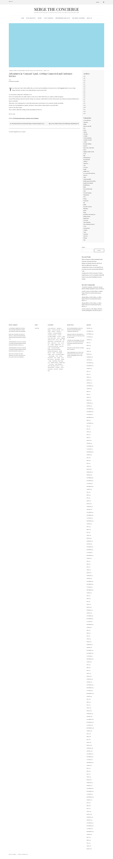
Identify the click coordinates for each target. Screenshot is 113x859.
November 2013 (90, 549)
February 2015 (90, 506)
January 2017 (89, 443)
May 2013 (88, 566)
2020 (84, 86)
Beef (84, 128)
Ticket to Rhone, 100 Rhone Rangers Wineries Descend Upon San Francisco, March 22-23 (92, 293)
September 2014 (90, 520)
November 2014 (90, 515)
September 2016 (90, 451)
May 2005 (88, 843)
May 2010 (88, 670)
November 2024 (90, 365)
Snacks (84, 210)
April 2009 (89, 707)
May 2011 (88, 636)
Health (84, 169)
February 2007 (90, 782)
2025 (84, 78)
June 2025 (89, 345)
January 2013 (89, 578)
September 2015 (90, 486)
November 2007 (90, 756)
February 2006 (90, 817)
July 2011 (88, 630)
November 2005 (90, 825)
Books (84, 130)
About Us (11, 1)
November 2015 (90, 480)
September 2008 (90, 728)
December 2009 (90, 684)
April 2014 (89, 535)
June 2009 (89, 702)
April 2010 (89, 673)
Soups (84, 212)
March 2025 (89, 354)
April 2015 (89, 500)
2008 (84, 107)
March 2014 (89, 538)
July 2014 (88, 526)
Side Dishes (85, 208)
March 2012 (89, 607)
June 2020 (89, 420)
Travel (84, 226)
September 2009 (90, 693)
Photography (86, 195)
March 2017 (89, 440)
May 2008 (89, 739)
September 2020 (90, 417)
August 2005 (89, 834)
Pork (84, 196)
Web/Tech (40, 70)
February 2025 (90, 357)
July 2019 (88, 426)
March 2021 (89, 400)
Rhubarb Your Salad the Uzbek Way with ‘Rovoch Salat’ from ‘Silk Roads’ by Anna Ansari (76, 336)
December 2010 (90, 650)
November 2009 (90, 687)
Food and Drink (86, 159)
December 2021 (90, 385)
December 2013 (90, 546)
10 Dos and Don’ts (31, 18)
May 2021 (88, 394)
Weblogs (85, 238)
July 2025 (88, 342)
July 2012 (88, 595)
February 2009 (90, 713)
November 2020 (90, 411)
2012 (84, 99)
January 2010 (89, 682)
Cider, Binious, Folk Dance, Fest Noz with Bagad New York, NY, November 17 (17, 355)
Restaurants (85, 200)
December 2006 (90, 788)
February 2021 (90, 403)
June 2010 (89, 667)
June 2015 (89, 495)
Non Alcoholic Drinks (87, 189)
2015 (84, 93)
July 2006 (89, 802)
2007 (84, 109)
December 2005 (90, 822)
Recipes (40, 18)
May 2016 (88, 463)
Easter (84, 149)
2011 (84, 101)
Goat (84, 165)
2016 (84, 91)
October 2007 (90, 759)
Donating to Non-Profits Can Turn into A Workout (92, 273)
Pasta (84, 191)
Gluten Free (85, 163)
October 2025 (90, 336)
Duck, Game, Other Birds (88, 147)
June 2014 (89, 529)
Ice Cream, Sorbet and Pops (89, 173)
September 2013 (90, 555)
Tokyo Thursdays (48, 18)
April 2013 (89, 569)
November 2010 (90, 653)
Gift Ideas (85, 161)
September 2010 (90, 659)
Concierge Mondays (87, 138)
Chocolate (85, 134)
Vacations (85, 230)
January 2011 (89, 647)
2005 (84, 113)
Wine (84, 240)
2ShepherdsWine (85, 297)
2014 (84, 95)
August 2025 (89, 339)
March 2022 (89, 380)
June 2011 (89, 633)
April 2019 (89, 431)
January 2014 (89, 543)
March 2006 (89, 814)
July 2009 (89, 699)
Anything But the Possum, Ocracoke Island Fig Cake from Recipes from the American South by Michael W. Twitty (92, 269)
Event (84, 153)
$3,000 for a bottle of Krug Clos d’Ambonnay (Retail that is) (63, 123)
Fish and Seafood (86, 157)
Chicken (85, 132)
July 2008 (89, 733)
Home (22, 18)
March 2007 (89, 779)
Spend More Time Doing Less (89, 214)
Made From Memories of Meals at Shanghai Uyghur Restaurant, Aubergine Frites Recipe (75, 330)
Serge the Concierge (29, 70)
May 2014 (88, 532)
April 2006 (89, 811)
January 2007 (89, 785)
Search (83, 247)
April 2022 (89, 377)
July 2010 (89, 664)
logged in (16, 131)
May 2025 (88, 348)
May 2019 (88, 428)
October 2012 (90, 587)
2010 (84, 103)
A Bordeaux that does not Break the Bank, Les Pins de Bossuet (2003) (27, 123)
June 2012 (89, 598)
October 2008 (90, 725)
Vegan (84, 232)
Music (84, 187)
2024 (84, 80)
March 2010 (89, 676)
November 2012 (90, 584)
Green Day (85, 167)
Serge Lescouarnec (14, 81)
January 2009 (89, 716)
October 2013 (90, 552)
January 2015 (89, 509)
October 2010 (90, 656)
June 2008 (89, 736)
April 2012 (89, 604)
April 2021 (89, 397)
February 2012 (90, 610)
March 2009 (89, 710)
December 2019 (90, 423)
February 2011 (90, 644)
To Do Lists (36, 70)
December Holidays (87, 144)
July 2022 (88, 371)
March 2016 (89, 469)
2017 (84, 90)
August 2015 (89, 489)
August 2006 (89, 799)
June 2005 (89, 840)
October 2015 (90, 483)
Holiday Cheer (86, 171)
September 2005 (90, 831)
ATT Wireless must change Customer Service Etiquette (26, 118)
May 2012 (88, 601)
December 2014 (90, 512)
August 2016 (89, 454)
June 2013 (89, 564)
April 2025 (89, 351)
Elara (10, 854)
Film (84, 155)
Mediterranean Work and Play (89, 181)
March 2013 (89, 572)
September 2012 (90, 589)
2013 (84, 97)
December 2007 (90, 753)
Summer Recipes (86, 216)
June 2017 (89, 437)
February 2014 (90, 541)
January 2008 (89, 751)
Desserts (85, 145)
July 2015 (88, 492)
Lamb (84, 177)
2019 (84, 88)
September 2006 (90, 797)
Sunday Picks (86, 218)
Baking (84, 124)
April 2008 (89, 742)
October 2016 (90, 449)
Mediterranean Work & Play (62, 18)
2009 (84, 105)
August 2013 (89, 558)
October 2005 (90, 828)
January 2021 (89, 405)
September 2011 (90, 624)
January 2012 (89, 612)
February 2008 (90, 748)
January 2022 (89, 382)
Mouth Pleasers (86, 185)
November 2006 (90, 791)
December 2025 (90, 331)
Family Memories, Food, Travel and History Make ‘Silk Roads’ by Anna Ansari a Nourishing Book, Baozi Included (93, 277)
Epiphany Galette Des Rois (88, 151)
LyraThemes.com (25, 854)
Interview (85, 175)
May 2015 (88, 497)
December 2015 (90, 477)
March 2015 (89, 503)
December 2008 (90, 719)
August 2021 (89, 388)
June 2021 (89, 391)
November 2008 (90, 722)
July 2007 (89, 768)
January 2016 (89, 474)
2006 (84, 111)
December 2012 (90, 581)
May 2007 (88, 774)
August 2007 (89, 765)
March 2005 (89, 848)
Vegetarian (85, 234)
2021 (84, 84)
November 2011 (90, 618)
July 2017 (88, 434)
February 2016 (90, 472)
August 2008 (89, 730)
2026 (84, 76)
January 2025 (89, 359)
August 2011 (89, 627)
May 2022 (88, 374)
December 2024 (90, 362)
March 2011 (89, 641)
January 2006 (89, 820)
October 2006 (90, 794)
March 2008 (89, 745)
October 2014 (90, 518)
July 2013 (88, 561)
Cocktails (85, 136)
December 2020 (90, 408)
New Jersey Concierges (78, 18)
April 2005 (89, 845)
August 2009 (89, 696)
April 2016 (89, 466)
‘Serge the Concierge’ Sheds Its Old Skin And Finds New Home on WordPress (17, 330)
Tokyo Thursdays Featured (88, 224)
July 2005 (89, 837)
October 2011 (89, 621)
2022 (84, 82)
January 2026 (89, 328)
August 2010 (89, 661)
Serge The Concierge (56, 9)
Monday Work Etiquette (88, 183)
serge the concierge (86, 291)
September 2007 (90, 762)
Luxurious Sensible (87, 179)
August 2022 (89, 368)
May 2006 (89, 808)
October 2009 (90, 690)
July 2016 (88, 457)
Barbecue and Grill (87, 126)
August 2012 (89, 592)
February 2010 (90, 679)
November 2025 (90, 334)
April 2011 (89, 638)
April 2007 (89, 776)
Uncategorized (86, 228)
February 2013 (90, 575)
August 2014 (89, 523)
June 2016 (89, 460)
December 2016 (90, 446)
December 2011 (90, 615)
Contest (85, 142)
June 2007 (89, 771)
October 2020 (90, 414)
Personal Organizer (21, 70)
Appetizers (85, 122)
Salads (84, 204)
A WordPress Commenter (87, 287)
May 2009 (89, 705)
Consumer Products (13, 70)
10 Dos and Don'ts (87, 120)
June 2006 (89, 805)
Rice (84, 202)
